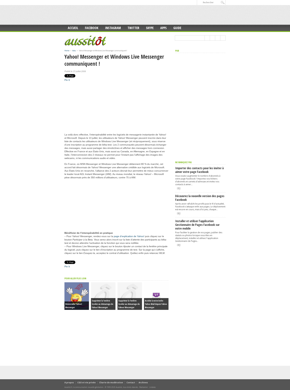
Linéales (152, 387)
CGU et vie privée (86, 382)
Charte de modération (111, 382)
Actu (74, 50)
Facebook (91, 28)
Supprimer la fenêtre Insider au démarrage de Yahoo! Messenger (102, 304)
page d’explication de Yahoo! (129, 236)
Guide (177, 28)
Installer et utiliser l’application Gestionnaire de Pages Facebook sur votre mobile (197, 224)
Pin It (67, 80)
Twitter (133, 28)
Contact (131, 382)
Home (66, 50)
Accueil (73, 28)
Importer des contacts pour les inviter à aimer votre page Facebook (199, 170)
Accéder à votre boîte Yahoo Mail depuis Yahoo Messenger (156, 304)
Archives (143, 382)
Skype (150, 28)
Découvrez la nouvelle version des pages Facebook (199, 197)
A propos (69, 382)
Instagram (113, 28)
